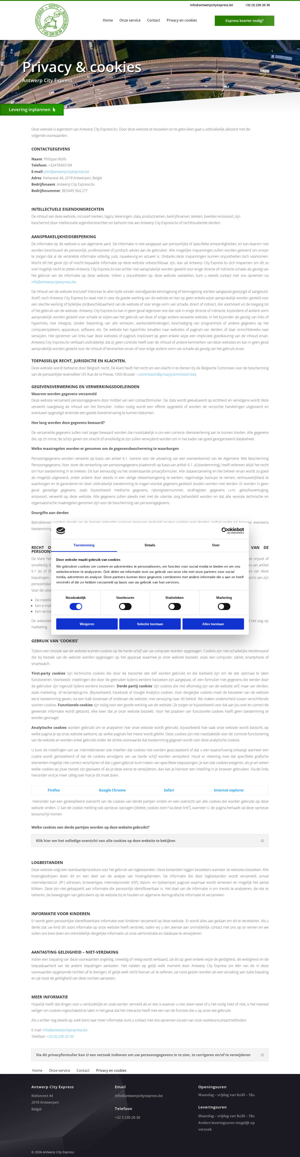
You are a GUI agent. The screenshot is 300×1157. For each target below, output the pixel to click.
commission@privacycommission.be (166, 374)
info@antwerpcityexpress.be (211, 5)
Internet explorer (229, 790)
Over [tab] (216, 545)
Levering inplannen (30, 109)
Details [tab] (150, 545)
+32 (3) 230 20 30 (257, 5)
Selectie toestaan (150, 624)
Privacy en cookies (182, 20)
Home (108, 20)
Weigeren (87, 624)
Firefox (54, 790)
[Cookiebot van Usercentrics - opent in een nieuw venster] (225, 530)
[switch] (125, 606)
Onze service (130, 20)
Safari (169, 790)
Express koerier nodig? (245, 20)
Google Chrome (112, 790)
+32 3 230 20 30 (127, 1117)
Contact (153, 20)
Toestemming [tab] (84, 545)
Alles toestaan (213, 624)
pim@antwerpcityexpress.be (66, 171)
